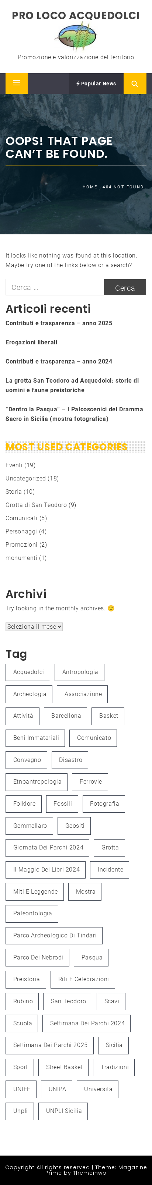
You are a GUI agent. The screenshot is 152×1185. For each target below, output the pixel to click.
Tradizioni (115, 1067)
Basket (108, 715)
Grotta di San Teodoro (36, 504)
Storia (14, 491)
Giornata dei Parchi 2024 (48, 847)
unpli (20, 1110)
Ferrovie (91, 781)
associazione (83, 694)
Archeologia (30, 694)
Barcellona (66, 715)
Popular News (98, 83)
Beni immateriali (36, 737)
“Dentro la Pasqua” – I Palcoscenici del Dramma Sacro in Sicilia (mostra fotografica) (75, 414)
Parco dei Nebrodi (38, 957)
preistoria (26, 979)
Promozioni (22, 544)
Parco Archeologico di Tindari (55, 935)
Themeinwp (90, 1173)
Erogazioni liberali (31, 342)
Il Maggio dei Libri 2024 (46, 869)
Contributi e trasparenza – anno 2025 (59, 323)
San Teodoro (68, 1001)
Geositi (75, 825)
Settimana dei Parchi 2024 (87, 1023)
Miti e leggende (35, 891)
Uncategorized (26, 478)
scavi (112, 1001)
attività (23, 715)
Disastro (70, 759)
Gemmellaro (30, 825)
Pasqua (92, 957)
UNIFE (22, 1089)
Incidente (110, 869)
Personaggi (21, 531)
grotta (110, 847)
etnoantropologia (37, 781)
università (98, 1089)
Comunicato (94, 737)
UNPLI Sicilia (64, 1110)
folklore (24, 803)
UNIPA (57, 1089)
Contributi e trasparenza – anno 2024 (59, 361)
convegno (27, 759)
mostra (86, 891)
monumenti (21, 557)
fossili (62, 803)
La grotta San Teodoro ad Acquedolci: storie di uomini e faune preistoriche (72, 385)
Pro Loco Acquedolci (76, 15)
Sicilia (114, 1045)
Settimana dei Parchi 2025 (50, 1045)
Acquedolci (28, 671)
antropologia (80, 671)
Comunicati (22, 518)
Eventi (14, 465)
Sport (20, 1067)
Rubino (23, 1001)
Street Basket (64, 1067)
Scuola (22, 1023)
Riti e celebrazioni (83, 979)
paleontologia (32, 913)
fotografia (104, 803)
